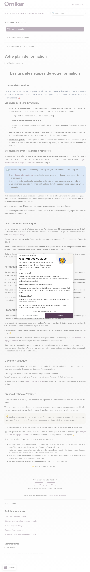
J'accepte (59, 315)
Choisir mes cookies (30, 315)
